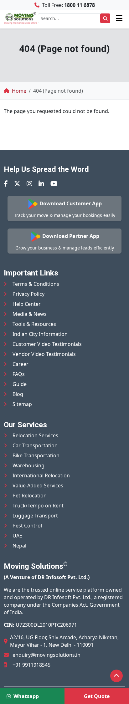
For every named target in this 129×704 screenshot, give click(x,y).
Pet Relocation (30, 495)
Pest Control (27, 525)
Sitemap (22, 404)
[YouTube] (54, 183)
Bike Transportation (36, 455)
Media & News (30, 314)
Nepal (19, 545)
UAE (17, 535)
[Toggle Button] (119, 18)
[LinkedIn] (41, 183)
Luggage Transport (35, 515)
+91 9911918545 (31, 664)
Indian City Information (40, 334)
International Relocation (41, 475)
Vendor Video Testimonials (44, 354)
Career (20, 364)
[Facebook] (6, 183)
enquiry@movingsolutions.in (46, 654)
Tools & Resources (34, 324)
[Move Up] (116, 676)
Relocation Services (35, 435)
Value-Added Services (38, 485)
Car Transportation (35, 445)
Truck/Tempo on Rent (38, 505)
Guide (20, 384)
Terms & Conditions (36, 283)
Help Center (27, 304)
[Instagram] (29, 183)
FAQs (19, 374)
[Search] (105, 18)
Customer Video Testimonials (47, 344)
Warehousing (28, 465)
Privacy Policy (28, 293)
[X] (17, 183)
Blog (18, 394)
